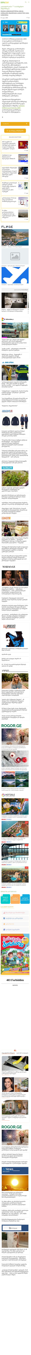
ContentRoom (21, 290)
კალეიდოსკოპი (6, 6)
